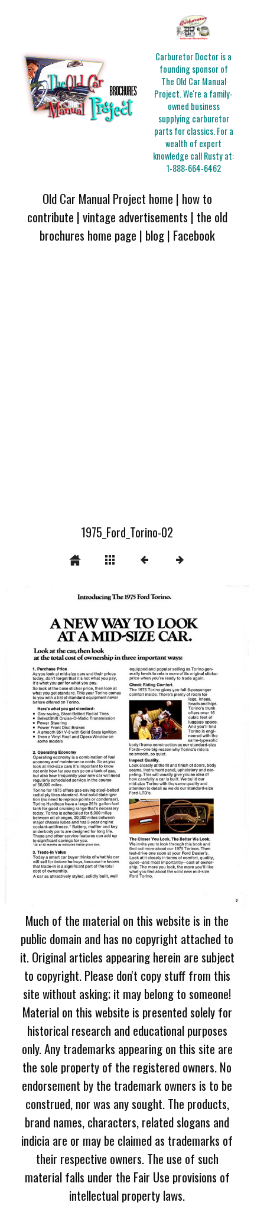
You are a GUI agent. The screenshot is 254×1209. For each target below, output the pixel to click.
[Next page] (176, 746)
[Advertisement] (127, 390)
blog (154, 235)
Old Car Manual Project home (108, 198)
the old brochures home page (133, 226)
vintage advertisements (135, 217)
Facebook (194, 235)
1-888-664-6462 (194, 168)
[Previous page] (54, 746)
